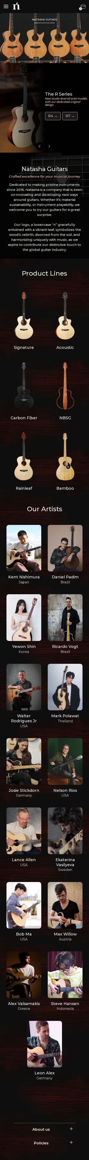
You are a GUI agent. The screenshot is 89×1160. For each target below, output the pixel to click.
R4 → (52, 116)
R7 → (70, 116)
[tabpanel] (44, 108)
